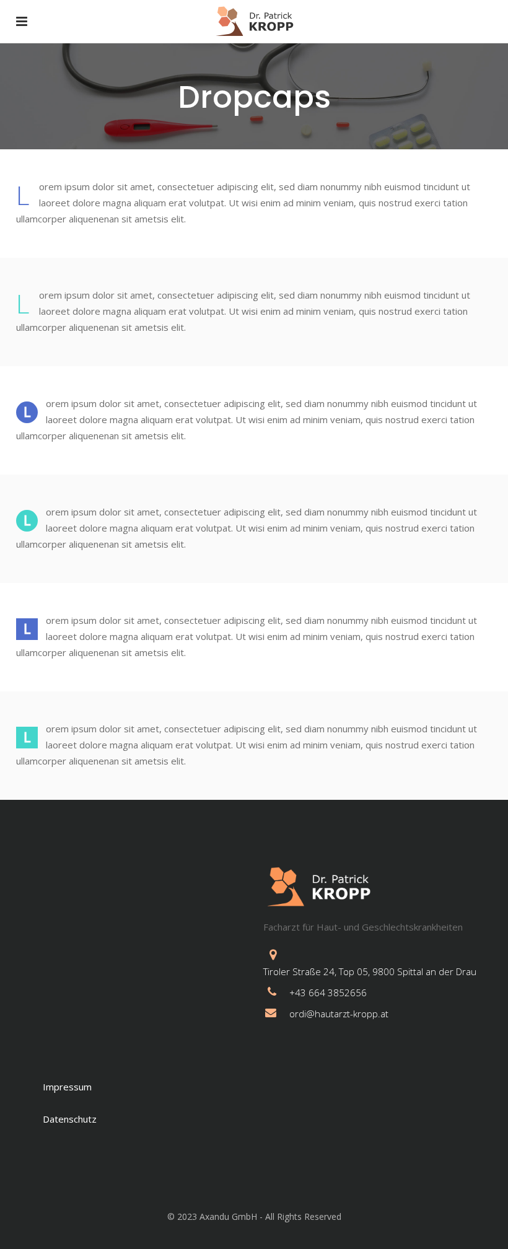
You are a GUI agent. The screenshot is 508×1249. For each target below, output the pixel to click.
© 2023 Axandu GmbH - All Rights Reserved (254, 1216)
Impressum (67, 1086)
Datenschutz (70, 1119)
